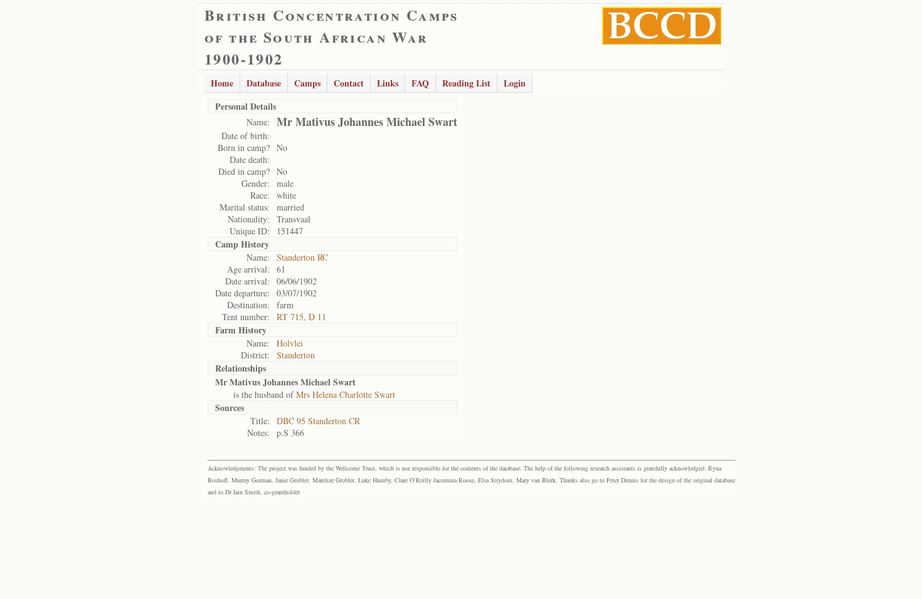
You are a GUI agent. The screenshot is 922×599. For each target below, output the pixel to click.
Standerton (296, 355)
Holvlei (290, 343)
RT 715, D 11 (301, 317)
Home (222, 83)
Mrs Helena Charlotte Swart (345, 394)
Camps (307, 83)
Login (515, 83)
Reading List (466, 83)
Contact (349, 83)
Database (263, 83)
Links (387, 83)
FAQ (420, 83)
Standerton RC (302, 257)
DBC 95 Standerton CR (318, 421)
